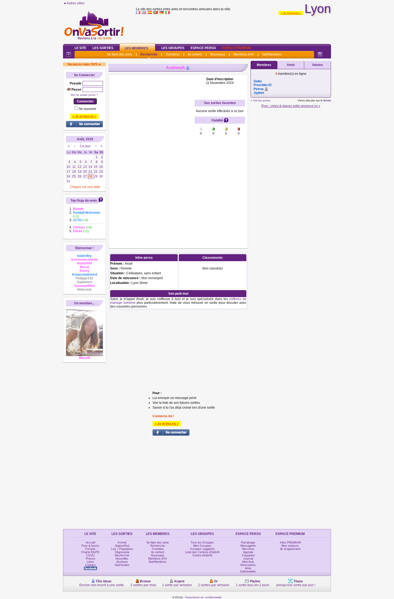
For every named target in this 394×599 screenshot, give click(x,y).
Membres (264, 65)
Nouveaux (217, 54)
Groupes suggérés (202, 548)
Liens (90, 561)
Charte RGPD (90, 552)
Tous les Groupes (202, 542)
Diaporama (122, 552)
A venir (122, 542)
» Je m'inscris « (291, 13)
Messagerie (248, 545)
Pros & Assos (90, 545)
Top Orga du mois (83, 200)
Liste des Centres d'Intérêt (202, 552)
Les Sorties (102, 48)
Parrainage (248, 542)
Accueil (90, 542)
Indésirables (248, 571)
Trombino (173, 54)
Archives (122, 561)
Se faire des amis (119, 54)
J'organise (248, 555)
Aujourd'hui (122, 545)
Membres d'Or (243, 54)
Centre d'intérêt (202, 555)
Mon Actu (248, 548)
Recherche (148, 54)
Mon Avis (248, 561)
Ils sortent (195, 54)
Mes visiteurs (290, 545)
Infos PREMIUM (290, 542)
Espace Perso (203, 48)
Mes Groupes (202, 545)
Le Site (80, 48)
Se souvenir (87, 109)
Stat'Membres (272, 54)
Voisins (317, 65)
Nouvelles (122, 558)
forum (327, 100)
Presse (90, 558)
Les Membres (136, 48)
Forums (90, 548)
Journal (248, 558)
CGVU (90, 555)
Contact (90, 565)
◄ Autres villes (73, 3)
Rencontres (248, 565)
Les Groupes (172, 48)
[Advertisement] (233, 28)
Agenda (248, 552)
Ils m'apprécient (290, 548)
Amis (291, 65)
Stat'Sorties (122, 565)
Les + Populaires (122, 548)
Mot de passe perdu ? (84, 94)
